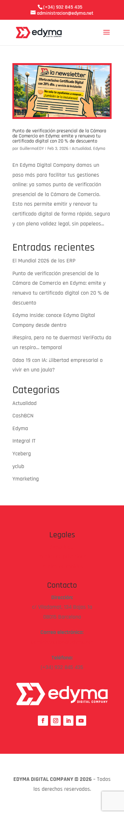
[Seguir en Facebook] (43, 721)
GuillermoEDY (32, 148)
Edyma (99, 148)
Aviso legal (62, 547)
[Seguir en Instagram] (56, 721)
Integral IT (24, 440)
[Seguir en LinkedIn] (68, 721)
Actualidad (81, 148)
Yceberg (21, 453)
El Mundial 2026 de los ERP (43, 260)
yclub (18, 466)
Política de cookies (62, 566)
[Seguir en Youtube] (81, 721)
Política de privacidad (62, 556)
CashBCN (22, 415)
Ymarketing (25, 478)
